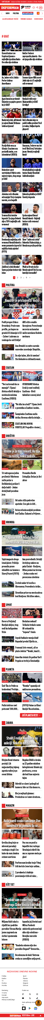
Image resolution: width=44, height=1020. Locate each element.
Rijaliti (4, 917)
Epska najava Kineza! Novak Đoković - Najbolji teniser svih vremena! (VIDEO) (31, 220)
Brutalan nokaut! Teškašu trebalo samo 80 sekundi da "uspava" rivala (31, 627)
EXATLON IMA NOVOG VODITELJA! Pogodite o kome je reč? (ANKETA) (28, 425)
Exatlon (5, 380)
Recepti (4, 838)
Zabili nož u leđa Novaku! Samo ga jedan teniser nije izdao (11, 270)
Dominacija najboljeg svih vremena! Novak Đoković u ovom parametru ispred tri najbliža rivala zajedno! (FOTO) (12, 245)
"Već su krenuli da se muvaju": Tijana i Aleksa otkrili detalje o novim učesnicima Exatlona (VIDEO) (11, 391)
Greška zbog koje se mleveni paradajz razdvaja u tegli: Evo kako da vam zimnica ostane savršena (10, 850)
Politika (16, 13)
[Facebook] (25, 994)
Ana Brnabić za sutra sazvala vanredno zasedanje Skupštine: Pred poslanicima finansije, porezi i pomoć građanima (28, 348)
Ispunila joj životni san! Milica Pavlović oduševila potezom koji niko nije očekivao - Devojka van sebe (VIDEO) (32, 930)
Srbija (25, 469)
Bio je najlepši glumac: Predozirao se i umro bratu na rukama (27, 795)
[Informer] (34, 7)
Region (22, 532)
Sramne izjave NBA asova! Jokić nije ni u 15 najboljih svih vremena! (31, 80)
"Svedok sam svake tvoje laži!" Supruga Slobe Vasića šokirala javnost (22, 902)
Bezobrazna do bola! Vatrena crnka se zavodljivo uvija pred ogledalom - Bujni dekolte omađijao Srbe (27, 957)
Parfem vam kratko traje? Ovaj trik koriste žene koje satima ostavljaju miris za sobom (28, 864)
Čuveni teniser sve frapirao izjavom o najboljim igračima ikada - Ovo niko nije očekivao (11, 58)
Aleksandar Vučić (10, 19)
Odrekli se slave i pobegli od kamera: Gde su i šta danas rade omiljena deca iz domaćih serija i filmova (28, 785)
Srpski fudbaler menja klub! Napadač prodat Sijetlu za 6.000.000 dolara (26, 640)
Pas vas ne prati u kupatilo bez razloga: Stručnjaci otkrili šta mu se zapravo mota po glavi (31, 850)
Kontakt (4, 995)
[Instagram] (39, 994)
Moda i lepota (22, 816)
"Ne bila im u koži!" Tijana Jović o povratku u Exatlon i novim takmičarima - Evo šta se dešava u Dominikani (28, 406)
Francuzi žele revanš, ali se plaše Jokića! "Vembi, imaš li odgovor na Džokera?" (27, 649)
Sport (24, 976)
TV (2, 981)
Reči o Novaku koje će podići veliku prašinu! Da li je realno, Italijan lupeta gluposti (32, 125)
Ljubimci (25, 838)
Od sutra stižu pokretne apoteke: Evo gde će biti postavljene (25, 502)
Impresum (5, 997)
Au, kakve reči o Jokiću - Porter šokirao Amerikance (10, 80)
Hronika (5, 555)
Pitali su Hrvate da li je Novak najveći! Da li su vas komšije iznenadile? (32, 270)
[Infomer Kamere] (26, 8)
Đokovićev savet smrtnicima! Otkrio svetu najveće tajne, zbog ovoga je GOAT (11, 174)
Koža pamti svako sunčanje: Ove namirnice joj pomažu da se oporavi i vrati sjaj (22, 823)
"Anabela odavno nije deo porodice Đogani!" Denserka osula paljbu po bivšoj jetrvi (27, 947)
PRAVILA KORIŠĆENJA (8, 1000)
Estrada (22, 895)
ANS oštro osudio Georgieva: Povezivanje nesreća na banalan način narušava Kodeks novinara (32, 329)
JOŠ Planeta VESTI (30, 715)
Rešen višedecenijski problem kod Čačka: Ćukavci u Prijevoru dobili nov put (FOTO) (28, 512)
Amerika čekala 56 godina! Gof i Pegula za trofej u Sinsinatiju (28, 659)
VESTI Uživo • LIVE (28, 1015)
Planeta (5, 681)
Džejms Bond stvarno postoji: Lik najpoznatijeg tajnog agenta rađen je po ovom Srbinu (10, 767)
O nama (4, 993)
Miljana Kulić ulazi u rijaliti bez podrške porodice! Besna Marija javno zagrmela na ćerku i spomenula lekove (11, 930)
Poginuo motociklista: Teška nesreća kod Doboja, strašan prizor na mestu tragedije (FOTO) (22, 540)
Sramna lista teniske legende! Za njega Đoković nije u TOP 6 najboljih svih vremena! (11, 220)
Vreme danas (26, 19)
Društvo (5, 469)
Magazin (25, 983)
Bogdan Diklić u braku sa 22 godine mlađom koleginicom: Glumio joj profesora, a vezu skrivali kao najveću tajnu (32, 769)
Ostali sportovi (28, 617)
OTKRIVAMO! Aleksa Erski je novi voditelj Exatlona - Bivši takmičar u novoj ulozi (31, 390)
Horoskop (38, 19)
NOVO (7, 13)
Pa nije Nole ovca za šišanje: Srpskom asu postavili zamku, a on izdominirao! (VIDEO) (10, 150)
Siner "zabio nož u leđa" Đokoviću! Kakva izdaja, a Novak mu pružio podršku (31, 242)
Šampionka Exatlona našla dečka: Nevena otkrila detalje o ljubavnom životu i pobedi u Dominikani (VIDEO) (28, 416)
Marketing (5, 990)
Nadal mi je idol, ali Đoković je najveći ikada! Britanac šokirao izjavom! (11, 123)
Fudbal (4, 617)
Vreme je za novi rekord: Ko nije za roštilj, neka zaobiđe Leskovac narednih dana (22, 454)
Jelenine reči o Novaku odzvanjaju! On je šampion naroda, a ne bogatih (11, 197)
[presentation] (1, 13)
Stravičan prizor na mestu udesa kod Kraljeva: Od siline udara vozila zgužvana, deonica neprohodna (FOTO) (28, 594)
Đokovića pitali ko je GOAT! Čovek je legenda (32, 196)
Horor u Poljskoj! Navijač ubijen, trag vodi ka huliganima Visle (10, 627)
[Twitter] (32, 994)
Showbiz (22, 733)
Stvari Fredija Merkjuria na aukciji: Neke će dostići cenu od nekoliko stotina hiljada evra (22, 741)
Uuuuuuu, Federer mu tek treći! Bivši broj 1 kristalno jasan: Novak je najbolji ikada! (32, 150)
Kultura (5, 755)
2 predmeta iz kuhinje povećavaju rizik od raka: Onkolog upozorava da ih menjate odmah (25, 874)
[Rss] (32, 998)
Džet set (25, 985)
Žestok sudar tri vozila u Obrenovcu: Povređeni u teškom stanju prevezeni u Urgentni (28, 585)
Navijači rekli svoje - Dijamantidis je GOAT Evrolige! (30, 102)
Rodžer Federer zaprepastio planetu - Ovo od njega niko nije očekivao (32, 56)
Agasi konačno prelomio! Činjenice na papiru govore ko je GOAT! (12, 102)
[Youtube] (25, 998)
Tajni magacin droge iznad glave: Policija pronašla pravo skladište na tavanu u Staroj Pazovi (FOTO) (11, 566)
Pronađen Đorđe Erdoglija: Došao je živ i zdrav (32, 477)
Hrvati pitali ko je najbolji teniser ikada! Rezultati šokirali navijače (31, 173)
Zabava (25, 981)
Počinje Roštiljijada (22, 446)
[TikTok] (39, 998)
